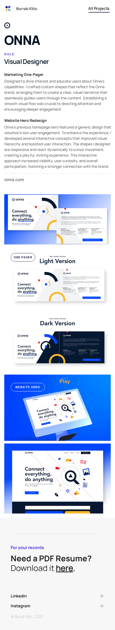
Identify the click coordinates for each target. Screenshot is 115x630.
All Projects (98, 8)
